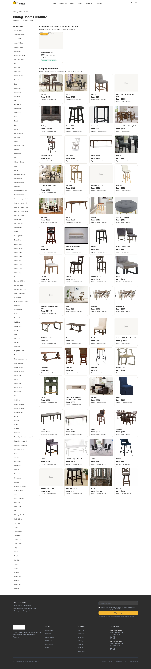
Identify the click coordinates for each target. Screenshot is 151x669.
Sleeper (16, 482)
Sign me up (118, 613)
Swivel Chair (18, 519)
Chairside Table (19, 146)
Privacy (104, 661)
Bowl (16, 121)
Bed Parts (17, 92)
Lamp (16, 334)
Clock (16, 170)
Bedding (17, 96)
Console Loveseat (20, 191)
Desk (16, 232)
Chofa (16, 166)
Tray (15, 548)
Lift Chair (17, 338)
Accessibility (118, 661)
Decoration (18, 228)
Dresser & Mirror (19, 281)
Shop (54, 3)
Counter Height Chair (21, 199)
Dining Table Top (19, 269)
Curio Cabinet (18, 223)
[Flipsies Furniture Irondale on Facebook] (111, 649)
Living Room (49, 630)
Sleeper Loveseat (20, 486)
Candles (17, 137)
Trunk (16, 556)
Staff (125, 661)
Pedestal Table (19, 408)
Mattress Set (18, 363)
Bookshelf (17, 113)
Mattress (17, 355)
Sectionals (63, 3)
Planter (16, 429)
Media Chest (18, 367)
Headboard (17, 326)
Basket (16, 80)
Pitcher (16, 420)
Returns (80, 644)
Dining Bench (18, 248)
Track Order (81, 651)
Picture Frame (18, 412)
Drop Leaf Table (19, 293)
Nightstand (17, 384)
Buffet (16, 129)
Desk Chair (18, 240)
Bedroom (48, 634)
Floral (16, 314)
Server (16, 470)
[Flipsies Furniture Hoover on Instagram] (114, 637)
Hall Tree (17, 322)
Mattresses (49, 644)
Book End (17, 104)
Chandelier (17, 154)
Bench (16, 100)
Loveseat (17, 347)
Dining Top (17, 273)
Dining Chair (18, 252)
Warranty (89, 3)
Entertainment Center (21, 301)
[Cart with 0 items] (136, 3)
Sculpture (17, 461)
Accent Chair (18, 39)
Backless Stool (19, 59)
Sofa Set (17, 503)
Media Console (19, 371)
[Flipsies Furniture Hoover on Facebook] (111, 637)
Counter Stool (19, 215)
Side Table (17, 474)
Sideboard (17, 478)
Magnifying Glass (19, 351)
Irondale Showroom (116, 641)
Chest (16, 158)
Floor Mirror (18, 310)
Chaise (16, 150)
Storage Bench (19, 515)
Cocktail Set (18, 178)
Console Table (19, 195)
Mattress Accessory (21, 359)
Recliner (17, 433)
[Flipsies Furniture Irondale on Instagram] (114, 649)
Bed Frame (17, 88)
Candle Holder (19, 133)
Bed (15, 84)
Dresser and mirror (20, 289)
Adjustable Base (19, 55)
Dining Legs (18, 256)
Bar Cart (17, 68)
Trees (16, 552)
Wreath (16, 589)
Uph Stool (17, 560)
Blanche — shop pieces (49, 60)
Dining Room (49, 637)
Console (17, 187)
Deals (72, 3)
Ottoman (17, 396)
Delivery (80, 641)
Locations (98, 3)
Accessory (18, 51)
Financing (81, 637)
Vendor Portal (134, 661)
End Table (17, 297)
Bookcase (17, 109)
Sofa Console (19, 498)
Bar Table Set (18, 76)
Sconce (16, 457)
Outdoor (17, 400)
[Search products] (131, 3)
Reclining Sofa (19, 449)
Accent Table (18, 47)
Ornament (17, 392)
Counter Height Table (21, 211)
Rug (15, 453)
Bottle (16, 117)
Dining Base (18, 244)
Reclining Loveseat (20, 441)
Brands (80, 3)
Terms (110, 661)
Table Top (17, 539)
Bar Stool (17, 72)
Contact (80, 648)
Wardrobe (17, 576)
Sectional (17, 466)
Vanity (16, 564)
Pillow (16, 416)
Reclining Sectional (20, 445)
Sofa (15, 494)
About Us (81, 630)
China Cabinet (19, 162)
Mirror (16, 379)
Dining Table (18, 265)
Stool (16, 511)
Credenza (17, 219)
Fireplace (17, 306)
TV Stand (17, 523)
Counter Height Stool (21, 207)
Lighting (16, 342)
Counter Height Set (20, 203)
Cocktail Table (19, 182)
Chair (16, 141)
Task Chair (17, 544)
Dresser (17, 277)
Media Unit (17, 375)
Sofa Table (17, 507)
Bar (15, 63)
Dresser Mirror (19, 285)
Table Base (18, 531)
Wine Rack (17, 585)
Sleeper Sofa (18, 490)
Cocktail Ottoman (20, 174)
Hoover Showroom (116, 630)
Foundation (18, 318)
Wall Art (16, 572)
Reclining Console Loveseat (23, 437)
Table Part (17, 535)
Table (16, 527)
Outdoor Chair (19, 404)
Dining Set (17, 260)
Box (15, 125)
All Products (18, 31)
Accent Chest (18, 43)
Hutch (16, 330)
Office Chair (18, 388)
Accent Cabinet (19, 35)
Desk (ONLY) (18, 236)
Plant (16, 425)
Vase (16, 568)
